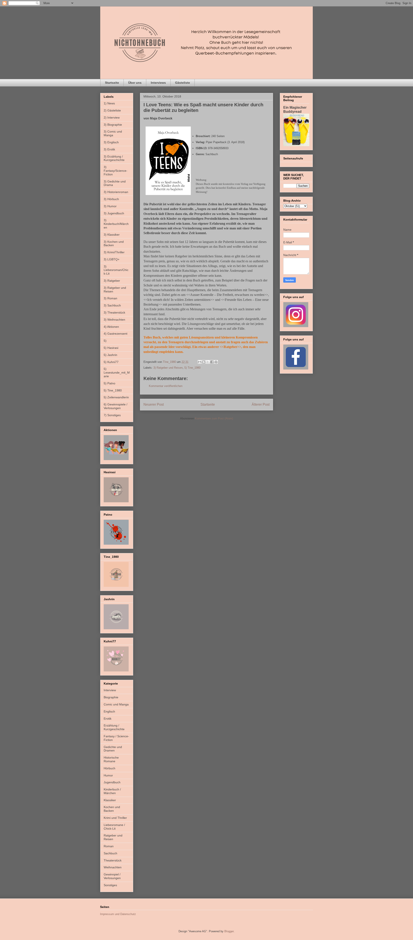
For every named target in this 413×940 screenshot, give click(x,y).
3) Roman (110, 298)
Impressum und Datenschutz (118, 914)
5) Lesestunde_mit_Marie (117, 372)
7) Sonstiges (112, 415)
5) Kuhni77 (111, 362)
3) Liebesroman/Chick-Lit (116, 270)
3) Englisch (111, 142)
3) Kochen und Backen (114, 243)
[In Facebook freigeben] (212, 362)
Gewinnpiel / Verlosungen (112, 876)
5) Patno (109, 383)
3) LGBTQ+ (111, 259)
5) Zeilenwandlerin (116, 397)
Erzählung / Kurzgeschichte (114, 727)
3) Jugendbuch (114, 213)
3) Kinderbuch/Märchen (116, 223)
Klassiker (110, 800)
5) (105, 340)
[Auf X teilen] (208, 362)
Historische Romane (111, 759)
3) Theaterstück (114, 312)
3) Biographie (113, 124)
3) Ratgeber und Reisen (168, 367)
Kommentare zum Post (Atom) (214, 418)
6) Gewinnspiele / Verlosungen (115, 406)
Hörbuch (109, 768)
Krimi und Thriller (115, 817)
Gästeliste (182, 82)
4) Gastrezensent (115, 333)
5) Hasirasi (111, 347)
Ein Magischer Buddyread (295, 109)
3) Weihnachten (114, 319)
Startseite (112, 82)
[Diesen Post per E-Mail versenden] (199, 362)
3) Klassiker (112, 234)
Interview (110, 690)
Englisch (109, 711)
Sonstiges (110, 885)
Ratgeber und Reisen (113, 837)
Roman (109, 846)
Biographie (111, 697)
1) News (109, 103)
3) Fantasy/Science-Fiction (115, 170)
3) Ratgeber (112, 280)
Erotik (107, 718)
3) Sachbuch (112, 305)
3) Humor (110, 206)
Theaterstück (113, 860)
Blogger (229, 931)
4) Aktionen (111, 326)
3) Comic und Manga (113, 133)
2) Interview (112, 117)
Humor (108, 775)
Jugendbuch (112, 782)
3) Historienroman (116, 192)
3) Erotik (109, 149)
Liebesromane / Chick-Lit (114, 826)
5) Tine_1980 (192, 367)
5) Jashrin (110, 355)
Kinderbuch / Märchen (112, 791)
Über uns (135, 82)
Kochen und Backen (112, 808)
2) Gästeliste (112, 110)
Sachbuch (110, 853)
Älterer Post (261, 404)
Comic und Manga (116, 704)
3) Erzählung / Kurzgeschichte (114, 158)
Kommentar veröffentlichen (165, 386)
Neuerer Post (153, 404)
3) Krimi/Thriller (114, 252)
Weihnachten (113, 867)
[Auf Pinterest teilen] (216, 362)
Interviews (158, 82)
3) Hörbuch (111, 199)
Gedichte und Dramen (113, 748)
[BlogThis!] (204, 362)
